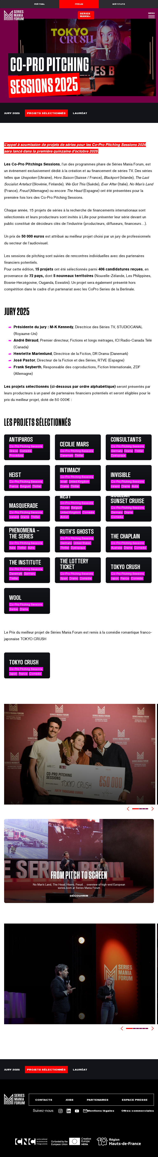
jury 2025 (12, 113)
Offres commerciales (137, 1110)
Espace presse (135, 1099)
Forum (79, 4)
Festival (39, 4)
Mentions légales (100, 1110)
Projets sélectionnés (46, 113)
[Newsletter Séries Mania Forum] (85, 1111)
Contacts (43, 1099)
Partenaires (97, 1099)
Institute (118, 4)
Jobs (69, 1099)
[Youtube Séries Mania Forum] (77, 1111)
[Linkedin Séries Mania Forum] (69, 1111)
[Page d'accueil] (13, 15)
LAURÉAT (80, 113)
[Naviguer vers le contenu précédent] (128, 809)
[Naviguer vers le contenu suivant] (152, 809)
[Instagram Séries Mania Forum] (60, 1111)
